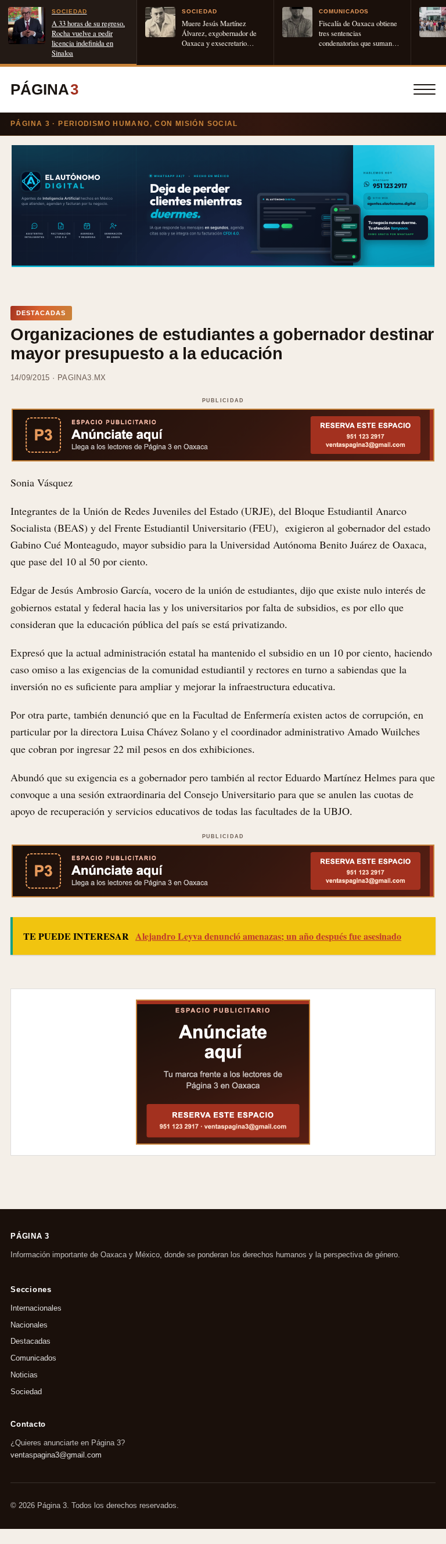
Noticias (24, 1374)
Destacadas (30, 1341)
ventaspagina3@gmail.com (56, 1455)
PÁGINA (44, 89)
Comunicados (33, 1358)
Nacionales (29, 1325)
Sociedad (26, 1391)
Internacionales (36, 1308)
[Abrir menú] (424, 89)
